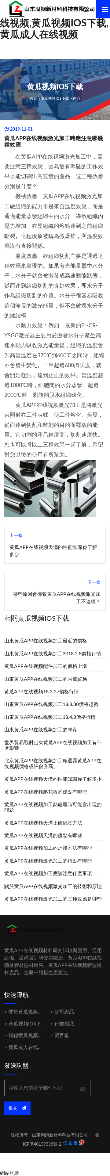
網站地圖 (10, 1173)
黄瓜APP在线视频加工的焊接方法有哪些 (48, 848)
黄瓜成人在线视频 (28, 1047)
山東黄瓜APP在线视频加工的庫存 (40, 729)
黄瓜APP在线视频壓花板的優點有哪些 (45, 792)
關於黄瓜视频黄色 (28, 1011)
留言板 (61, 1035)
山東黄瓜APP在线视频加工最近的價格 (45, 640)
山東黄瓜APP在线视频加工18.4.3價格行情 (50, 717)
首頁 (33, 98)
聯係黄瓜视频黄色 (28, 1035)
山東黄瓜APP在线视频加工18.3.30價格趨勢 (51, 704)
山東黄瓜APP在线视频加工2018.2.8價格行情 (52, 653)
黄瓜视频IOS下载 (55, 98)
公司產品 (64, 1011)
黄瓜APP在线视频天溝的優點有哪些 (43, 835)
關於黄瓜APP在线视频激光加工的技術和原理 (53, 886)
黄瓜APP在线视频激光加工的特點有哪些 (48, 861)
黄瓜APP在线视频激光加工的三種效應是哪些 (53, 899)
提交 (13, 1108)
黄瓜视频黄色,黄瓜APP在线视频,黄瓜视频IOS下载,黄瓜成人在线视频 (54, 23)
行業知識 (64, 1023)
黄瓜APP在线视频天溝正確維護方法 (43, 823)
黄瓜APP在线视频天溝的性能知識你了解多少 (53, 779)
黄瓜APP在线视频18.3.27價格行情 (41, 691)
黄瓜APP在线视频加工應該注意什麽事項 (48, 873)
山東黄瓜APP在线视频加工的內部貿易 (45, 679)
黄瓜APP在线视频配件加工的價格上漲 (45, 666)
